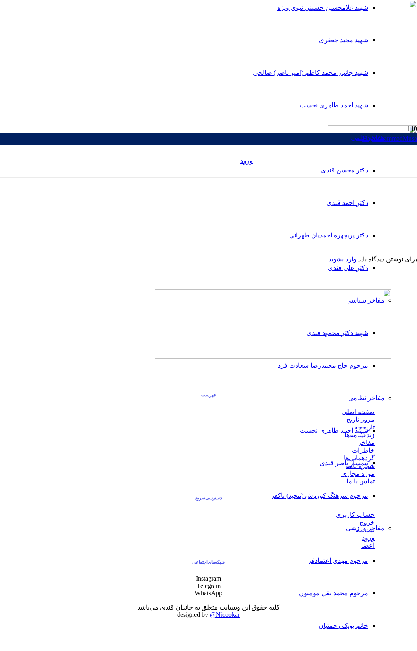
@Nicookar (225, 614)
